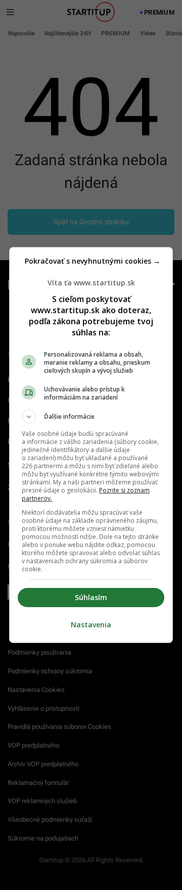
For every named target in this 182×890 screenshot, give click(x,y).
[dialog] (91, 445)
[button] (91, 417)
